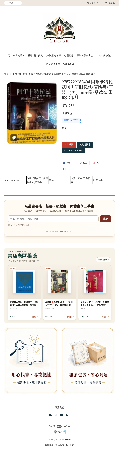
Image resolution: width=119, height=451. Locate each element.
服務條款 (49, 444)
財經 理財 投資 (35, 55)
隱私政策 (59, 444)
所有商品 (18, 55)
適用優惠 (67, 113)
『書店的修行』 (104, 55)
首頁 (7, 55)
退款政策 (70, 444)
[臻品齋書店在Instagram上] (56, 415)
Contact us (68, 64)
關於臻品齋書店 (85, 55)
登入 (89, 3)
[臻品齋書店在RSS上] (66, 415)
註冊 (99, 3)
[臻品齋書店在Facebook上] (50, 415)
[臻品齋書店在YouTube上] (61, 415)
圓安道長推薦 (53, 64)
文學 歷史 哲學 (53, 55)
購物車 (112, 3)
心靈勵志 (69, 55)
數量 (64, 128)
